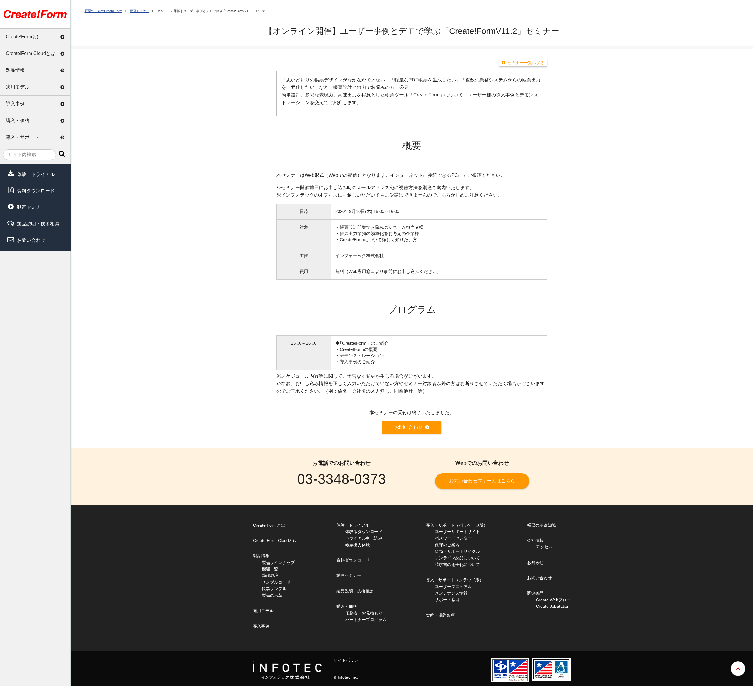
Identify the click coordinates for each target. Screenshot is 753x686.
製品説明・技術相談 (38, 223)
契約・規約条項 (440, 615)
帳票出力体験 (357, 544)
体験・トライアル (36, 174)
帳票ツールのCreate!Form (103, 11)
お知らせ (535, 562)
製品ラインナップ (278, 562)
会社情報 (535, 540)
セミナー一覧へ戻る (525, 62)
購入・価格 (17, 120)
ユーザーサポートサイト (457, 531)
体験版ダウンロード (363, 531)
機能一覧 (270, 569)
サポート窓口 (447, 599)
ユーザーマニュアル (453, 586)
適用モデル (17, 86)
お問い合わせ (31, 240)
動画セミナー (31, 207)
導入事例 (15, 103)
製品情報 (15, 70)
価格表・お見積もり (363, 613)
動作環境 (270, 575)
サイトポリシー (348, 660)
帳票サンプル (274, 588)
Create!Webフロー (553, 599)
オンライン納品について (457, 557)
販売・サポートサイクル (457, 551)
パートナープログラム (366, 619)
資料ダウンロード (36, 190)
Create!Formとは (23, 36)
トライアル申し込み (363, 538)
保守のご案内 (447, 544)
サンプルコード (276, 582)
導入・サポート (22, 137)
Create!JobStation (552, 606)
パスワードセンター (453, 538)
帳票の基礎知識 (541, 525)
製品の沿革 (272, 595)
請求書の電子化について (457, 564)
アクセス (544, 547)
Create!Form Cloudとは (30, 53)
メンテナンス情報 (451, 593)
